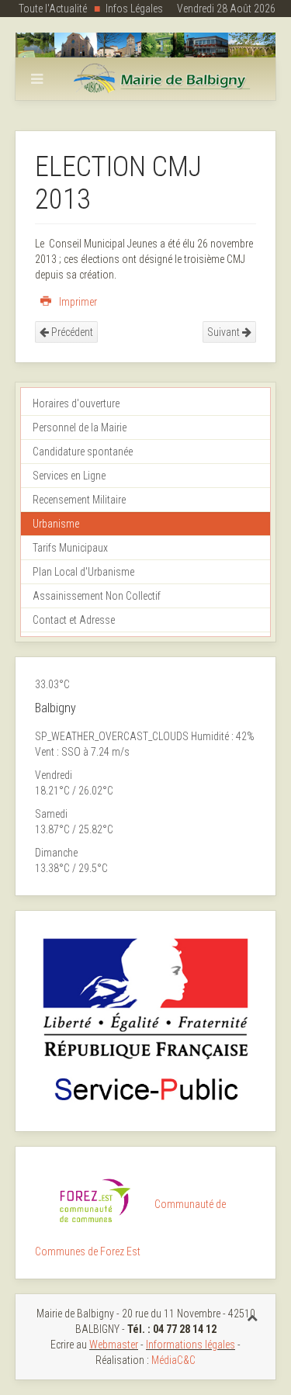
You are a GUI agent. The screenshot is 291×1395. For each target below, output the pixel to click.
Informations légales (190, 1344)
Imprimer (77, 302)
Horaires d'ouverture (76, 403)
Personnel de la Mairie (79, 427)
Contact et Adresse (74, 620)
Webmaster (113, 1344)
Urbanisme (56, 524)
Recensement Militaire (79, 499)
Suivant (224, 332)
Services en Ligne (69, 475)
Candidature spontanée (83, 451)
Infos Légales (134, 8)
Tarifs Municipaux (70, 548)
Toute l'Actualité (53, 8)
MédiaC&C (173, 1360)
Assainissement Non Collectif (97, 596)
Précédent (71, 332)
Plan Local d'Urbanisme (83, 572)
